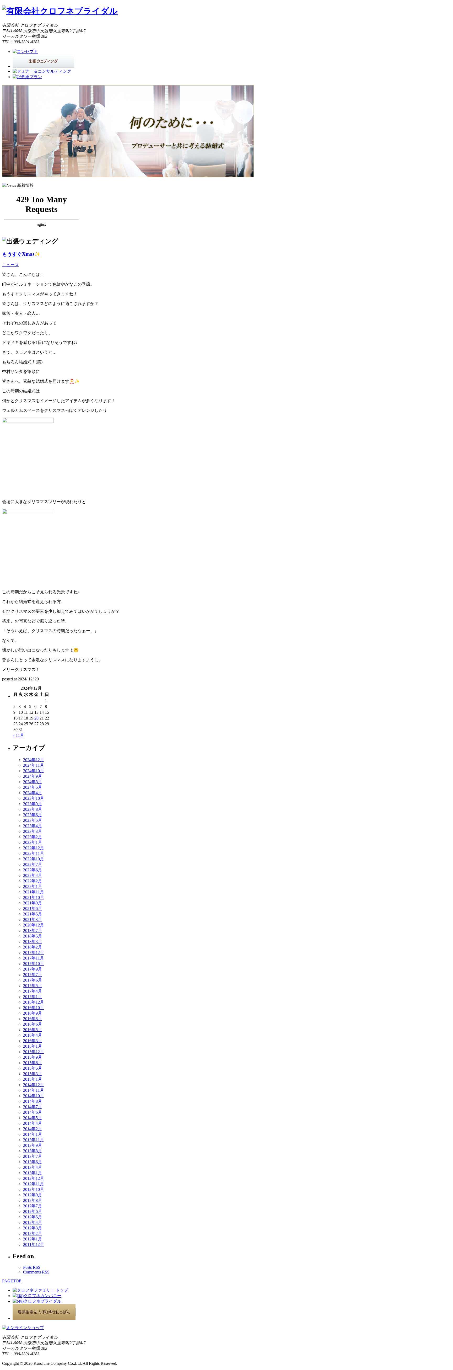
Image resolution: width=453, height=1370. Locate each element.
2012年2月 (32, 1233)
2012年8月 (32, 1200)
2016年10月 (33, 1007)
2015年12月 (33, 1051)
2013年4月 (32, 1167)
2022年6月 (32, 870)
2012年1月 (32, 1239)
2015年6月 (32, 1062)
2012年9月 (32, 1195)
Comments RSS (36, 1272)
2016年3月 (32, 1040)
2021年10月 (33, 897)
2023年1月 (32, 842)
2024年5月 (32, 787)
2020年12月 (33, 925)
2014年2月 (32, 1129)
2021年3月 (32, 919)
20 (36, 718)
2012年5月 (32, 1217)
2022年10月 (33, 859)
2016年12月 (33, 1002)
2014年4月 (32, 1123)
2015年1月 (32, 1079)
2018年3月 (32, 941)
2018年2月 (32, 947)
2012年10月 (33, 1189)
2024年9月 (32, 776)
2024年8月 (32, 782)
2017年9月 (32, 969)
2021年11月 (33, 892)
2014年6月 (32, 1112)
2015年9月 (32, 1057)
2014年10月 (33, 1096)
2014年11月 (33, 1090)
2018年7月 (32, 930)
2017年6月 (32, 980)
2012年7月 (32, 1206)
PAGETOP (11, 1281)
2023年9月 (32, 804)
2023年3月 (32, 831)
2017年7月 (32, 974)
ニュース (10, 265)
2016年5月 (32, 1029)
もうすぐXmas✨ (21, 254)
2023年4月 (32, 826)
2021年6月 (32, 908)
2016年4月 (32, 1035)
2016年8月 (32, 1018)
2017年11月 (33, 958)
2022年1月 (32, 886)
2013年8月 (32, 1151)
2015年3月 (32, 1074)
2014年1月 (32, 1134)
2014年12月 (33, 1085)
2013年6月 (32, 1162)
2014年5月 (32, 1118)
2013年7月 (32, 1156)
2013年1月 (32, 1173)
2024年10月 (33, 771)
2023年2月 (32, 837)
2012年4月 (32, 1222)
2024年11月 (33, 765)
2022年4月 (32, 875)
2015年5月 (32, 1068)
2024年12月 (33, 760)
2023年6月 (32, 815)
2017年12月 (33, 952)
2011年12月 (33, 1244)
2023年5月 (32, 820)
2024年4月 (32, 793)
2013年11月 (33, 1140)
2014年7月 (32, 1107)
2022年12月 (33, 848)
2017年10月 (33, 963)
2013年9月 (32, 1145)
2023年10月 (33, 798)
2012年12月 (33, 1178)
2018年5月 (32, 936)
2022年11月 (33, 853)
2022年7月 (32, 864)
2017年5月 (32, 985)
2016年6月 (32, 1024)
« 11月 (18, 735)
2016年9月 (32, 1013)
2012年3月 (32, 1228)
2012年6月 (32, 1211)
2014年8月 (32, 1101)
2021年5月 (32, 914)
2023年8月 (32, 809)
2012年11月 (33, 1184)
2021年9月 (32, 903)
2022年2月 (32, 881)
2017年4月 (32, 991)
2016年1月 (32, 1046)
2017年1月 (32, 996)
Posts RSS (31, 1267)
